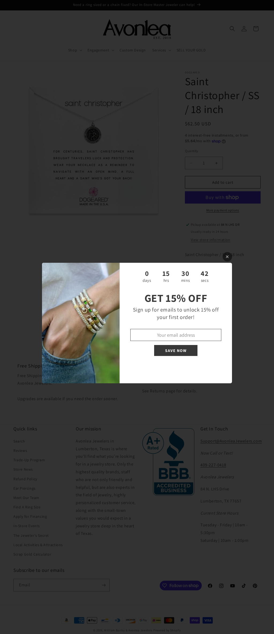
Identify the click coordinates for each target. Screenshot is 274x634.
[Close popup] (227, 256)
